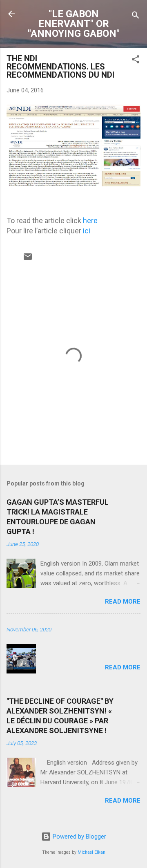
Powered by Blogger (78, 836)
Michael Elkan (91, 852)
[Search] (135, 16)
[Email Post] (28, 259)
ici (86, 230)
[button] (135, 60)
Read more (122, 601)
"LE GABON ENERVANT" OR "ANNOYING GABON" (74, 23)
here (90, 220)
